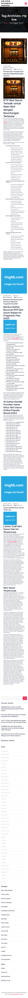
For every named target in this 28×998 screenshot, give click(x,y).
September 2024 (5, 792)
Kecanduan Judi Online (8, 910)
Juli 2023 (3, 837)
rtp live (5, 122)
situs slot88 (15, 338)
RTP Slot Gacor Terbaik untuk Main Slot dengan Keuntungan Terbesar (13, 74)
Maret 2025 (4, 773)
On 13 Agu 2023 (7, 295)
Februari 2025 (4, 776)
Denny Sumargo (6, 898)
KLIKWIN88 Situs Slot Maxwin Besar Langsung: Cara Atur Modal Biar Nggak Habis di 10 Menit (12, 728)
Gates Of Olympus (6, 902)
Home (6, 23)
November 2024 (5, 786)
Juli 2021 (3, 875)
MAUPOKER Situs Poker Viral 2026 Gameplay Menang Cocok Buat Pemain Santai (12, 708)
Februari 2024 (4, 815)
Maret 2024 (4, 811)
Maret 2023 (4, 850)
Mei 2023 (3, 843)
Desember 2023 (5, 821)
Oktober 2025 (4, 761)
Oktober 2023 (4, 827)
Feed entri (4, 972)
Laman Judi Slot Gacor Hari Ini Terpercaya (13, 509)
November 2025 (5, 757)
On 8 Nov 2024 (7, 66)
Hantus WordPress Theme (17, 994)
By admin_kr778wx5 (8, 67)
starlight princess (6, 955)
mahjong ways (5, 914)
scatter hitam (5, 927)
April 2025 (3, 770)
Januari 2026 (4, 751)
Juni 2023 (3, 840)
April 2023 (3, 846)
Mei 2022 (3, 859)
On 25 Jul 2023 (7, 504)
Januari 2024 (4, 818)
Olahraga (3, 919)
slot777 (3, 947)
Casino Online (5, 894)
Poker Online (5, 923)
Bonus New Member (7, 890)
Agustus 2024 (4, 795)
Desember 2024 (5, 783)
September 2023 (5, 830)
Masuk (3, 968)
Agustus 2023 (4, 834)
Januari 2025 (4, 780)
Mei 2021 (3, 881)
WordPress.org (5, 980)
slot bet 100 (4, 931)
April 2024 (3, 808)
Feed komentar (5, 976)
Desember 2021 (5, 865)
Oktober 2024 (4, 789)
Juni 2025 (3, 764)
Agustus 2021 (4, 872)
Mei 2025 (3, 767)
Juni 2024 (3, 802)
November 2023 (5, 824)
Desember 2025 (5, 754)
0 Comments (19, 69)
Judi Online (4, 906)
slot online (4, 943)
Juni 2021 (3, 878)
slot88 (3, 951)
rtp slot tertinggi (12, 541)
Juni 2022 (3, 856)
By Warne (15, 295)
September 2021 (5, 869)
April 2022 (3, 862)
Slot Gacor (4, 935)
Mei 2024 (3, 805)
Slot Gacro (4, 939)
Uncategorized (8, 69)
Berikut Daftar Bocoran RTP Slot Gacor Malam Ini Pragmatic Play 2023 (13, 302)
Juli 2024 (3, 799)
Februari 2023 (4, 853)
